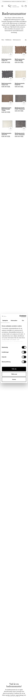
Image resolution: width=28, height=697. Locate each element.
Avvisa (14, 379)
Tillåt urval (14, 374)
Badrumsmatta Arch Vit (6, 134)
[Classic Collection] (14, 6)
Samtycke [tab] (5, 320)
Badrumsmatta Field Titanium (20, 108)
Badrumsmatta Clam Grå (6, 84)
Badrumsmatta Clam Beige (19, 60)
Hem (3, 39)
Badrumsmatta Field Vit (19, 84)
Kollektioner (9, 39)
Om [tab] (23, 320)
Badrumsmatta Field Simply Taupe (6, 109)
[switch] (24, 352)
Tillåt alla (14, 369)
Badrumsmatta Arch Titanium (20, 134)
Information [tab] (14, 320)
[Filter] (26, 40)
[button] (22, 6)
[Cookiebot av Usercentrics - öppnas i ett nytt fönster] (19, 316)
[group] (14, 1)
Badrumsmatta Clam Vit (6, 60)
